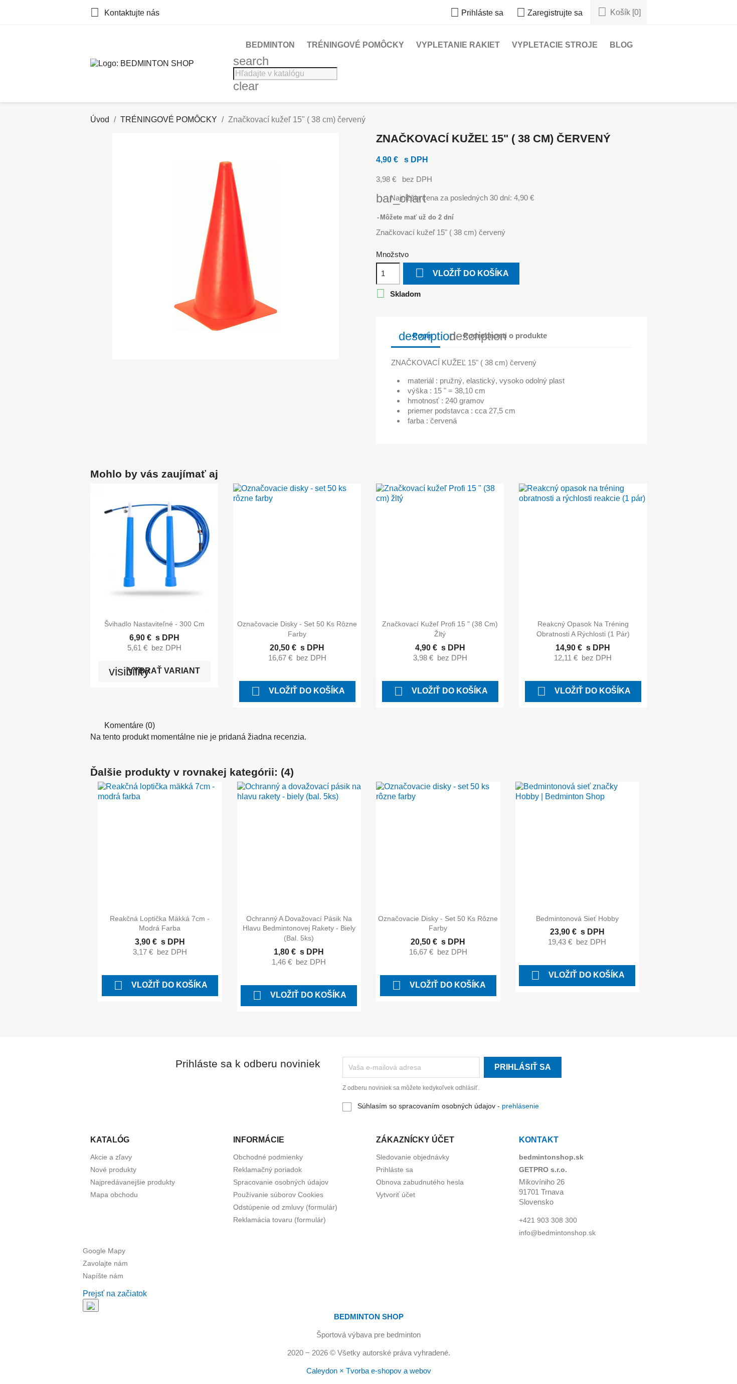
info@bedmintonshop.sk (557, 1233)
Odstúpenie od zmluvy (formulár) (285, 1207)
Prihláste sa (394, 1170)
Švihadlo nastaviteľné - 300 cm (154, 624)
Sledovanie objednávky (412, 1157)
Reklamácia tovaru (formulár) (279, 1220)
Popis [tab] (419, 336)
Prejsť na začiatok (115, 1293)
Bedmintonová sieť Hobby (577, 918)
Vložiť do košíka (462, 273)
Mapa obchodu (114, 1195)
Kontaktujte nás (124, 13)
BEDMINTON (270, 45)
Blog (621, 45)
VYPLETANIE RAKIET (458, 45)
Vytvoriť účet (395, 1195)
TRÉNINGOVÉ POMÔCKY (355, 45)
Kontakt (539, 1139)
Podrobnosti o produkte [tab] (498, 336)
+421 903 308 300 (548, 1220)
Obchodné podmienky (268, 1157)
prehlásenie (520, 1106)
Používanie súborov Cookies (278, 1195)
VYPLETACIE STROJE (555, 45)
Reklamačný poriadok (267, 1170)
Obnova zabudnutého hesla (420, 1182)
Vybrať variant (154, 671)
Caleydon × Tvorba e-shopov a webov (368, 1370)
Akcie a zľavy (111, 1157)
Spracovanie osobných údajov (280, 1182)
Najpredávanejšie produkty (132, 1182)
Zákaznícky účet (415, 1139)
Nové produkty (113, 1170)
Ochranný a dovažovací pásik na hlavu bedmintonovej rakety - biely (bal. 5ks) (299, 928)
